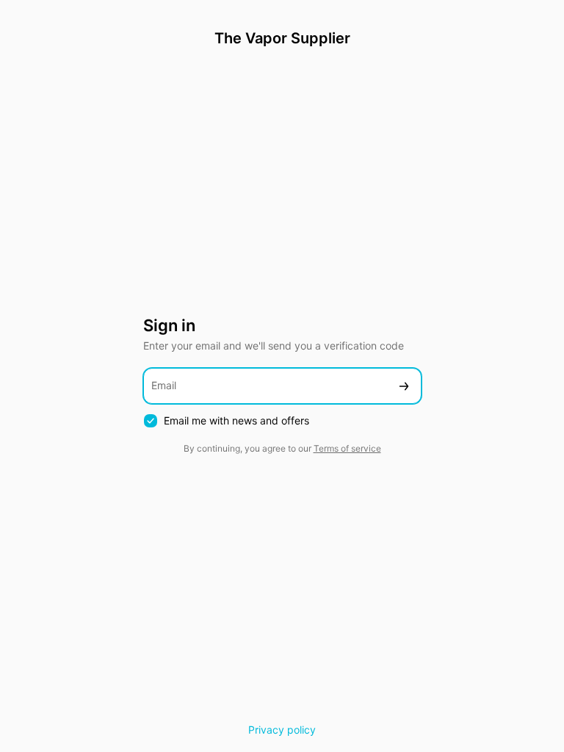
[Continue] (403, 386)
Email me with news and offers (236, 420)
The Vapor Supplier (282, 38)
